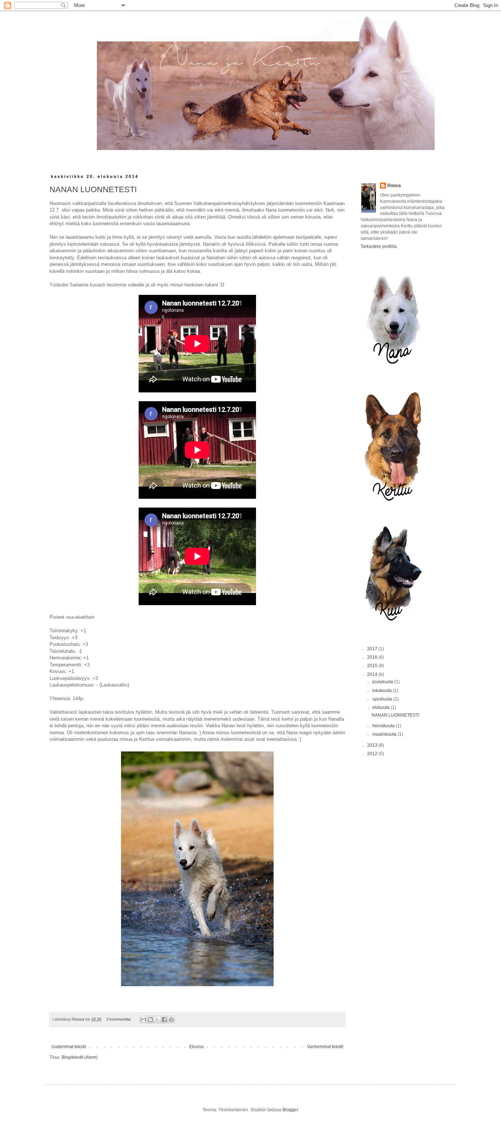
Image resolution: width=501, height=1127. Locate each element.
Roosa (394, 185)
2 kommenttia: (119, 1019)
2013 (373, 745)
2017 (373, 648)
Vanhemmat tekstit (325, 1046)
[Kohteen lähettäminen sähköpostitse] (143, 1019)
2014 (373, 674)
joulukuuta (383, 681)
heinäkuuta (384, 725)
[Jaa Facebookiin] (164, 1019)
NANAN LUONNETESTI (93, 189)
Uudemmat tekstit (68, 1046)
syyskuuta (382, 699)
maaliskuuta (385, 734)
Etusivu (196, 1046)
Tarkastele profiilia (379, 246)
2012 (373, 753)
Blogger (290, 1109)
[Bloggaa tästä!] (150, 1019)
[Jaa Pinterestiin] (171, 1019)
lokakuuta (382, 690)
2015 (373, 665)
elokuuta (381, 707)
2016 (373, 657)
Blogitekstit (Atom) (80, 1057)
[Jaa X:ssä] (157, 1019)
